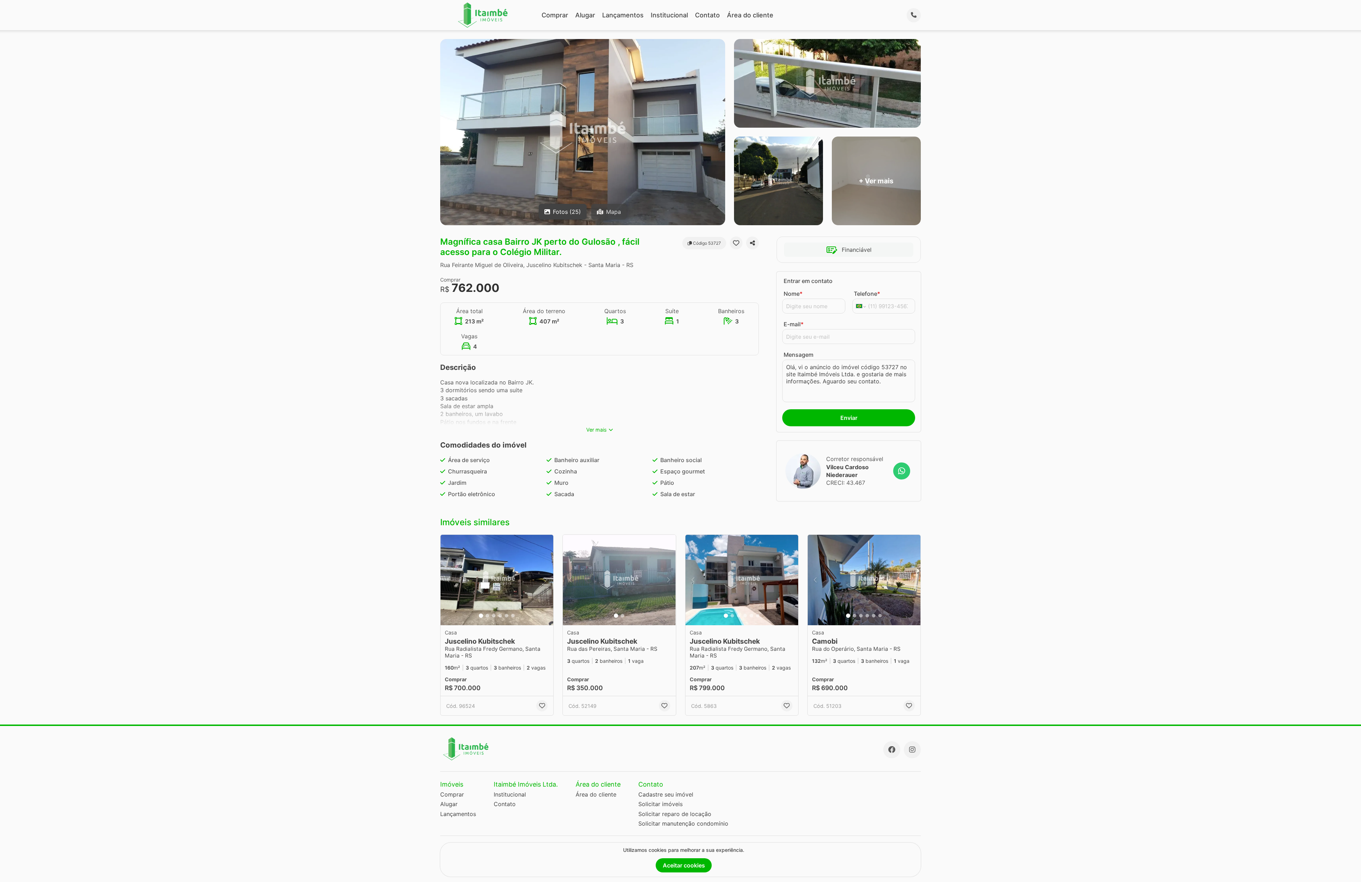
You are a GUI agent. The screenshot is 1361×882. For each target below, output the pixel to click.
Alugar (585, 15)
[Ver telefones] (914, 15)
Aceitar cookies (684, 865)
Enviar (848, 417)
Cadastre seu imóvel (665, 794)
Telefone (867, 293)
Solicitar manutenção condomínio (683, 823)
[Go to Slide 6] (513, 615)
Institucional (669, 15)
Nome (793, 293)
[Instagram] (912, 749)
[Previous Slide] (448, 580)
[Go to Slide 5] (506, 615)
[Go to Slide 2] (487, 615)
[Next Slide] (545, 580)
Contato (707, 15)
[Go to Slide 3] (493, 615)
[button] (497, 580)
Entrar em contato (808, 280)
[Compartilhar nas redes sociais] (752, 243)
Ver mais (596, 430)
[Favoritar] (736, 243)
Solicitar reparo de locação (674, 813)
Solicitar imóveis (660, 804)
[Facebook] (891, 749)
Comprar (555, 15)
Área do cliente (750, 15)
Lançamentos (623, 15)
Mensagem (798, 354)
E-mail (793, 324)
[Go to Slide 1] (481, 616)
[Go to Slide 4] (500, 615)
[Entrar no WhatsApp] (901, 470)
